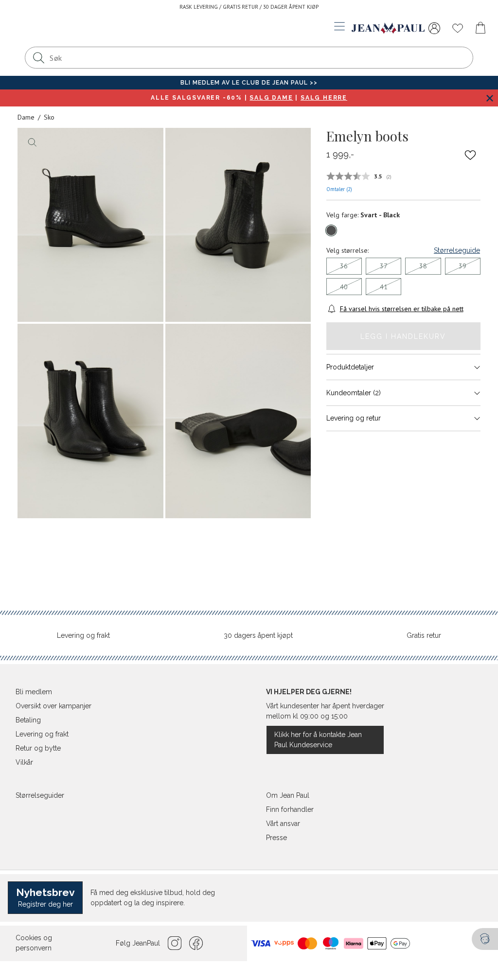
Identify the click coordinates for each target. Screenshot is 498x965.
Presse (276, 838)
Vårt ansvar (283, 823)
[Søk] (38, 57)
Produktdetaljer (350, 367)
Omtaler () (339, 189)
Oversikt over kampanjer (53, 706)
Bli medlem (34, 692)
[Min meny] (434, 28)
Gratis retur (424, 635)
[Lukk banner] (489, 97)
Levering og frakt (83, 635)
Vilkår (24, 762)
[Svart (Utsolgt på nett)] (331, 230)
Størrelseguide (457, 250)
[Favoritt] (470, 155)
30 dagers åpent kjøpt (258, 635)
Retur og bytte (38, 748)
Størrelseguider (40, 795)
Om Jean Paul (287, 795)
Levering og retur (353, 418)
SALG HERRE (324, 97)
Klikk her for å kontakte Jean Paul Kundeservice (318, 740)
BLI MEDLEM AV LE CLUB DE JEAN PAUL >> (249, 82)
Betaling (28, 720)
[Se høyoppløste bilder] (90, 225)
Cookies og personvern (34, 943)
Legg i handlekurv (403, 336)
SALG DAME (271, 97)
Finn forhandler (290, 809)
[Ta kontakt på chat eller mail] (485, 939)
